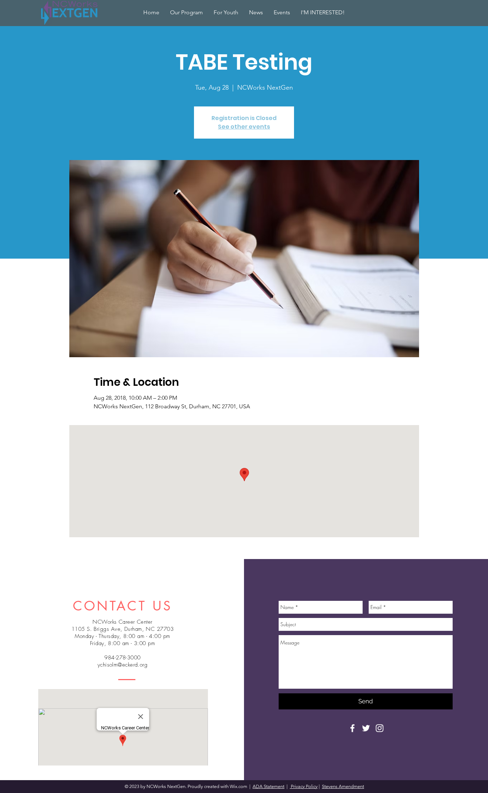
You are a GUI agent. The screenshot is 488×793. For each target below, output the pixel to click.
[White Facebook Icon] (352, 728)
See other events (244, 127)
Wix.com (239, 786)
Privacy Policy (304, 786)
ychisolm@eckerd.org (123, 664)
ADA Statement (268, 786)
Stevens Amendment (343, 786)
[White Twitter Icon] (366, 728)
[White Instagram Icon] (379, 728)
